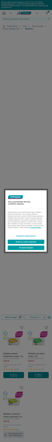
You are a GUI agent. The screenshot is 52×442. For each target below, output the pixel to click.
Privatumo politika (35, 227)
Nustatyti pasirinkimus (26, 235)
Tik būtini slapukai (26, 248)
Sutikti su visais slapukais (26, 242)
